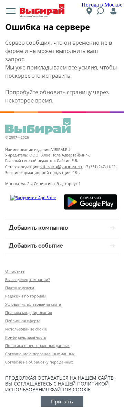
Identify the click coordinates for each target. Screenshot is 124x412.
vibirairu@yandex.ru (61, 166)
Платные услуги (19, 287)
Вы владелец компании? (27, 279)
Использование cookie (26, 329)
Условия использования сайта (33, 304)
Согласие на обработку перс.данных (39, 362)
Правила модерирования (28, 312)
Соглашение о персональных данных (40, 353)
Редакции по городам (25, 296)
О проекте (14, 271)
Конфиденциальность (25, 337)
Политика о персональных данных (37, 345)
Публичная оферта (22, 320)
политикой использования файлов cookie (57, 386)
